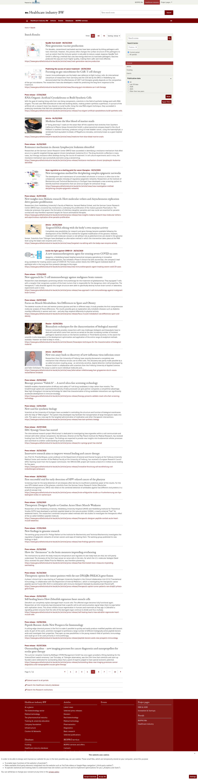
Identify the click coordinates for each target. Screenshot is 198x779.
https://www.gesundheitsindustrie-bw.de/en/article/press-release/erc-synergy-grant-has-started (63, 443)
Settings (193, 777)
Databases (69, 21)
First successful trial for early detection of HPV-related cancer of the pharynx (65, 479)
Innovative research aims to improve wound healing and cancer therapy (62, 453)
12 (115, 672)
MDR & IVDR (143, 707)
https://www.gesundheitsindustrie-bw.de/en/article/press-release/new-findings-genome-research (64, 541)
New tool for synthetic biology (41, 409)
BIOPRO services (82, 21)
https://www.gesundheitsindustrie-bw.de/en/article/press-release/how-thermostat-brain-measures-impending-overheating (69, 564)
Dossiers (67, 714)
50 (99, 36)
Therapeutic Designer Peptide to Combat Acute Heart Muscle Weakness (63, 505)
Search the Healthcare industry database (43, 685)
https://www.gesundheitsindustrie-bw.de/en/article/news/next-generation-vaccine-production (62, 61)
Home (27, 28)
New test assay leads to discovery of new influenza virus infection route (83, 355)
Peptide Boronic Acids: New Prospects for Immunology (54, 625)
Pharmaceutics (69, 724)
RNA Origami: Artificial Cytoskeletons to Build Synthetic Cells (58, 98)
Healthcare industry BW (39, 21)
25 (93, 36)
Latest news (68, 707)
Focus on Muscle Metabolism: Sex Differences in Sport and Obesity (60, 303)
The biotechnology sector (34, 710)
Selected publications (72, 735)
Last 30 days (134, 84)
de (171, 21)
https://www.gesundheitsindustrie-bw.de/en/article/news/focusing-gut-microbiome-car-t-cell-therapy (65, 87)
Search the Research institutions (40, 690)
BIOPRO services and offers (74, 744)
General (129, 63)
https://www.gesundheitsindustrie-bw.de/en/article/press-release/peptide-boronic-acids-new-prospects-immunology (71, 638)
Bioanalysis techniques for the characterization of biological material (81, 326)
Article (129, 66)
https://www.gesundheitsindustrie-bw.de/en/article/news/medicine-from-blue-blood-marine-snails (64, 136)
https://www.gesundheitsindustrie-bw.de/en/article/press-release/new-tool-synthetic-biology (62, 419)
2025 (131, 89)
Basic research (69, 731)
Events (60, 21)
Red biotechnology (71, 717)
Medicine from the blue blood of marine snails (70, 121)
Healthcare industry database (36, 748)
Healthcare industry (152, 2)
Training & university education (37, 721)
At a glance (29, 707)
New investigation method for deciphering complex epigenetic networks (83, 173)
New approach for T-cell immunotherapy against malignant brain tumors (63, 277)
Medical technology (32, 714)
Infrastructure (30, 728)
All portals (133, 54)
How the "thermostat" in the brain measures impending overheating (60, 552)
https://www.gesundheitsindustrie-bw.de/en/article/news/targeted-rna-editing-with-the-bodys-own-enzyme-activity (71, 243)
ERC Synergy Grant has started (41, 430)
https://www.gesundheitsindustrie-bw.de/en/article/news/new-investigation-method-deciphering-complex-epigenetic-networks (80, 187)
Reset (168, 96)
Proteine (132, 47)
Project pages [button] (166, 2)
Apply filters (166, 102)
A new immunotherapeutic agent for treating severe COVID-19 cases (81, 254)
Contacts (67, 748)
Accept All (102, 777)
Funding (129, 70)
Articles (53, 21)
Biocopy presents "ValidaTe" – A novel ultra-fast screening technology (61, 383)
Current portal (135, 52)
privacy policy (54, 772)
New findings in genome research (42, 531)
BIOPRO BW (139, 2)
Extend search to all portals (37, 680)
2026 (131, 87)
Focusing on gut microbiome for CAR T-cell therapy (73, 72)
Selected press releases (73, 710)
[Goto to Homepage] (46, 13)
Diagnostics (68, 728)
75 (104, 36)
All (131, 82)
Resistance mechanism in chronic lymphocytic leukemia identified (59, 147)
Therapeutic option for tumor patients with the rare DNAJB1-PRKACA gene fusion (69, 576)
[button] (170, 78)
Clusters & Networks (33, 731)
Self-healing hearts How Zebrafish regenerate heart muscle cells (57, 599)
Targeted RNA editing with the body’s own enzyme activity (77, 228)
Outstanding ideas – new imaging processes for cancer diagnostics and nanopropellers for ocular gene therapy (71, 650)
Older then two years (137, 91)
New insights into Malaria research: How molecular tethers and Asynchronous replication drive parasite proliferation (72, 201)
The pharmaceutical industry (36, 717)
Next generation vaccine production (64, 46)
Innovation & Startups (146, 710)
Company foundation (33, 724)
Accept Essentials (90, 777)
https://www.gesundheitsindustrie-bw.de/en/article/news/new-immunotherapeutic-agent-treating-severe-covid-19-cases (73, 266)
